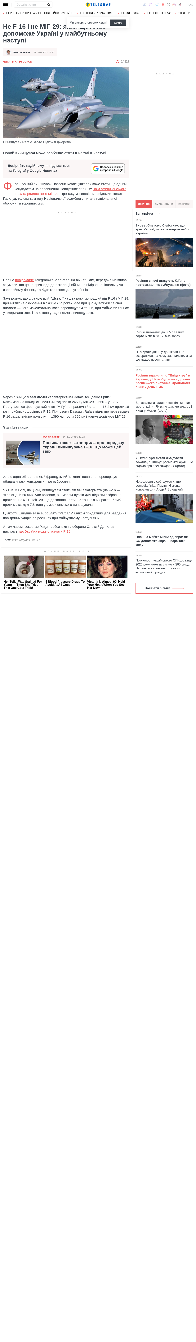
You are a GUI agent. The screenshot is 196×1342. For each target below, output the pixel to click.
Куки (102, 22)
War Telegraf (51, 437)
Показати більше (157, 588)
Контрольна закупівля (97, 13)
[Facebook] (144, 4)
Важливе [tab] (184, 204)
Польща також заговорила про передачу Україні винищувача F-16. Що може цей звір (83, 447)
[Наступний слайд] (192, 13)
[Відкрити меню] (5, 4)
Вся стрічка (144, 213)
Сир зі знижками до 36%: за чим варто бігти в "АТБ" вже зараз (160, 334)
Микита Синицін (21, 52)
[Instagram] (174, 4)
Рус (190, 4)
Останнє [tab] (144, 204)
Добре (118, 22)
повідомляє (24, 280)
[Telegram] (157, 4)
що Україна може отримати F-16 (44, 531)
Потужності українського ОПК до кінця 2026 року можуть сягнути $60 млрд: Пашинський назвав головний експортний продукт (164, 566)
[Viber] (150, 4)
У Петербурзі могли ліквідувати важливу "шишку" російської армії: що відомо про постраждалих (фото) (164, 462)
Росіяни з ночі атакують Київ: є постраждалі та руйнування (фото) (163, 282)
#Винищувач (21, 540)
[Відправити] (48, 5)
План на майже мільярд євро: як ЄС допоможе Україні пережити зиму (162, 541)
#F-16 (36, 540)
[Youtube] (163, 5)
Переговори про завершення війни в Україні (39, 13)
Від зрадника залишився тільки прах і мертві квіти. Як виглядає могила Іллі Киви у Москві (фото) (164, 406)
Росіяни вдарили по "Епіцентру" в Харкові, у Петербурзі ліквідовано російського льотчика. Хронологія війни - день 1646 (163, 381)
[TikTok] (180, 5)
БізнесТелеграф (159, 13)
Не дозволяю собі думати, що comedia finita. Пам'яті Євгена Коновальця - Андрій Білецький (159, 485)
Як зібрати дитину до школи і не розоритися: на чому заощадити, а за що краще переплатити (164, 356)
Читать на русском (18, 61)
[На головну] (98, 4)
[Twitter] (168, 4)
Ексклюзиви (130, 13)
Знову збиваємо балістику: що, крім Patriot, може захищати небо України (162, 229)
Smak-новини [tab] (164, 204)
